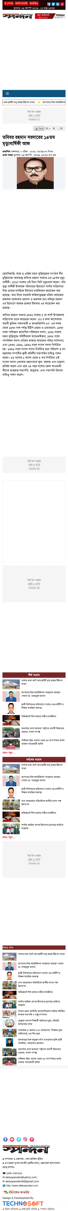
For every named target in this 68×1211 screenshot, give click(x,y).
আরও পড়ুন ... (8, 752)
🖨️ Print (39, 128)
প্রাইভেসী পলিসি (28, 1209)
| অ (61, 128)
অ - (55, 128)
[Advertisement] (34, 56)
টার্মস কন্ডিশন (10, 1209)
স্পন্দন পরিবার (46, 1209)
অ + (48, 128)
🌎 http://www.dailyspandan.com (20, 1185)
